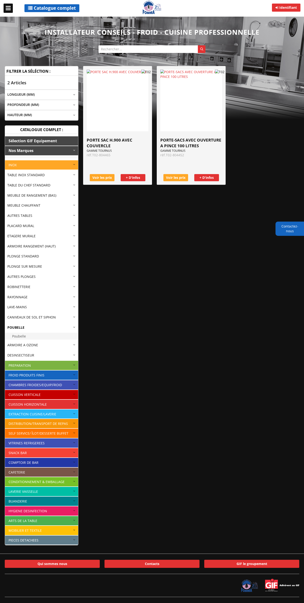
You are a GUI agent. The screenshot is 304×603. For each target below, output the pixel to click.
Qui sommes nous (52, 563)
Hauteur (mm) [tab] (19, 115)
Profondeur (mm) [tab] (23, 104)
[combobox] (152, 49)
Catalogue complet (54, 8)
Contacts (152, 563)
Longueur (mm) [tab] (21, 94)
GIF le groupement (252, 563)
